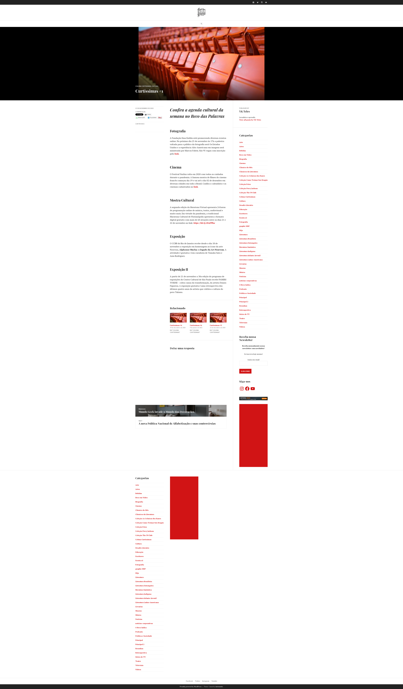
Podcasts (243, 289)
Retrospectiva (245, 310)
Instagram (205, 681)
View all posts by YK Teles (250, 120)
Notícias (242, 276)
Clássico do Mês (245, 167)
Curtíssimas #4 (176, 325)
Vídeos (242, 327)
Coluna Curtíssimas (143, 86)
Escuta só (243, 218)
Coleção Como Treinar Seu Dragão (253, 180)
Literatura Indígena (247, 251)
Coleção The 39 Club (247, 192)
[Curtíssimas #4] (178, 317)
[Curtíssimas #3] (218, 317)
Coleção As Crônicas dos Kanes (252, 176)
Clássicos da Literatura (248, 171)
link (177, 153)
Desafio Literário (246, 205)
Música (242, 272)
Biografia (243, 159)
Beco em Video (245, 155)
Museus (242, 268)
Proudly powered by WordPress (191, 687)
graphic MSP (244, 226)
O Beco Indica (244, 285)
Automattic (219, 687)
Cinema (242, 163)
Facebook (189, 681)
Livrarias (243, 264)
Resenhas (243, 306)
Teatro (242, 318)
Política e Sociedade (247, 293)
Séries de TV (244, 314)
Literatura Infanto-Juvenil (249, 255)
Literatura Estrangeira (248, 243)
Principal (243, 297)
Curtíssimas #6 (196, 325)
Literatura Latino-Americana (251, 260)
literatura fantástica (247, 247)
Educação (243, 209)
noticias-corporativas (248, 281)
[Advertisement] (254, 435)
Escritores (243, 213)
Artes (241, 146)
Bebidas (242, 151)
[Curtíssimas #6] (198, 317)
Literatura (243, 234)
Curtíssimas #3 (216, 325)
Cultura (155, 86)
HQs (241, 230)
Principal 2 (243, 301)
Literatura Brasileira (247, 239)
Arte (241, 142)
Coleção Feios (245, 184)
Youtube (214, 681)
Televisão (243, 322)
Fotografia (243, 222)
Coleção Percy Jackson (248, 188)
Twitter (197, 681)
